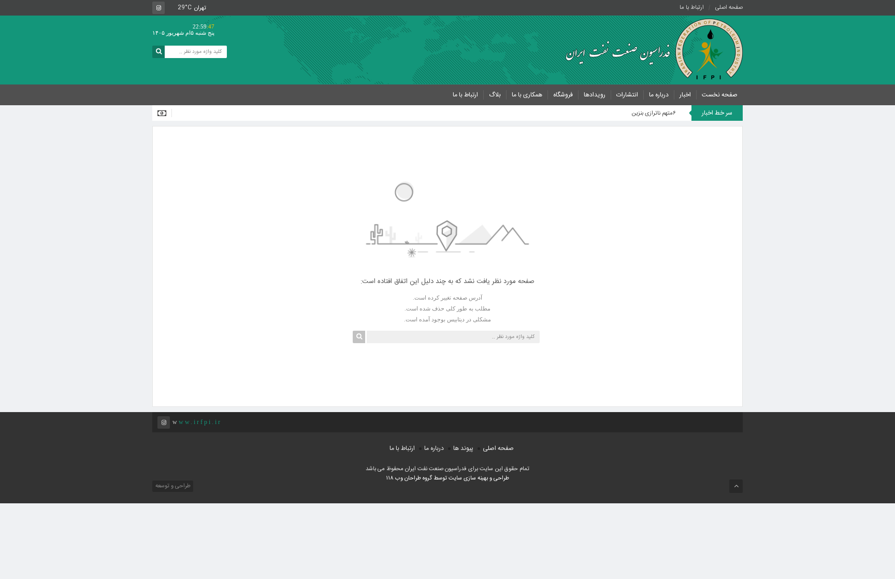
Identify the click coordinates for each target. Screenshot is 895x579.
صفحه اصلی (729, 7)
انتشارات (627, 95)
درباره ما (659, 95)
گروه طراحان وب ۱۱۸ (410, 478)
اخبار (685, 95)
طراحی (500, 478)
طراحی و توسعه (172, 486)
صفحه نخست (720, 95)
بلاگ (495, 95)
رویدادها (594, 95)
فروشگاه (563, 95)
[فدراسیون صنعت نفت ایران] (649, 49)
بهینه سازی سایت (468, 478)
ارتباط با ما (692, 7)
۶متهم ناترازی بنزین (653, 113)
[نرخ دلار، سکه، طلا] (164, 113)
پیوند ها (463, 448)
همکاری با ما (527, 95)
